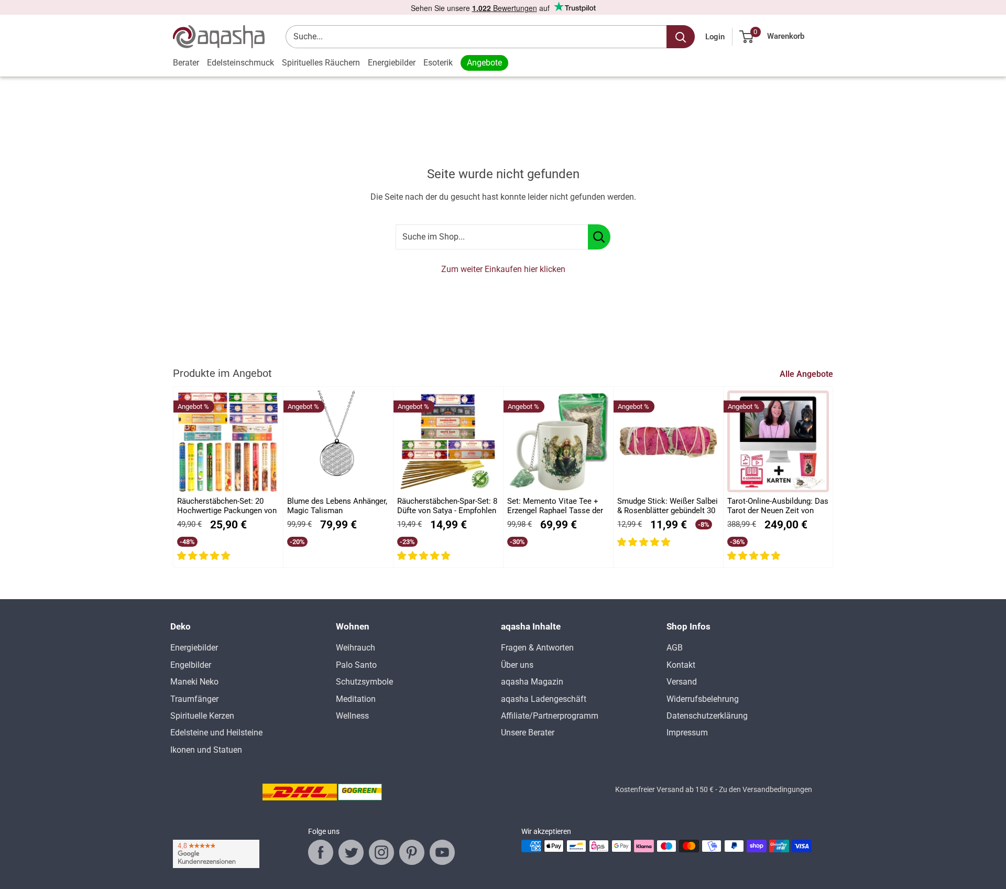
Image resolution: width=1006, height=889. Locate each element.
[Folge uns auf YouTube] (442, 852)
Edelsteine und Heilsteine (216, 733)
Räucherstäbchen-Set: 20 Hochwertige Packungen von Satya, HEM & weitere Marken (227, 506)
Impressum (687, 733)
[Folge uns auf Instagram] (381, 852)
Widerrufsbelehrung (702, 699)
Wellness (352, 716)
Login (715, 36)
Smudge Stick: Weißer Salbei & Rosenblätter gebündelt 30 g (667, 506)
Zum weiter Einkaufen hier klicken (503, 269)
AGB (674, 648)
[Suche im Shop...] (599, 237)
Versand (681, 682)
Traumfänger (194, 699)
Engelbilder (190, 665)
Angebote (484, 63)
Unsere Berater (527, 733)
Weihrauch (355, 648)
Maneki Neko (194, 682)
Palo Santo (356, 665)
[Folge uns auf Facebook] (320, 852)
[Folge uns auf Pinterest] (411, 852)
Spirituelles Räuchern (321, 63)
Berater (186, 63)
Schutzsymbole (364, 682)
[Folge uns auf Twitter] (351, 852)
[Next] (833, 477)
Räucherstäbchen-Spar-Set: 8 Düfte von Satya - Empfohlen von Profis (447, 506)
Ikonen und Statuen (206, 750)
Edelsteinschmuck (240, 63)
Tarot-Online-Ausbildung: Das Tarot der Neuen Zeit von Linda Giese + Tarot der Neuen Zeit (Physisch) (777, 506)
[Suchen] (680, 36)
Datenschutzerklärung (707, 716)
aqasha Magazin (532, 682)
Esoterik (438, 63)
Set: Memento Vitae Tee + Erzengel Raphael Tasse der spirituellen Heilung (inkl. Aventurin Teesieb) (555, 506)
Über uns (517, 665)
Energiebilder (391, 63)
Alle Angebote (807, 374)
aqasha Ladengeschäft (543, 699)
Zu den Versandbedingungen (765, 789)
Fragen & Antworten (537, 648)
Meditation (356, 699)
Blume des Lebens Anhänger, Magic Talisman (337, 505)
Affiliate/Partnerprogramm (549, 716)
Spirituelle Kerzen (202, 716)
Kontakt (680, 665)
